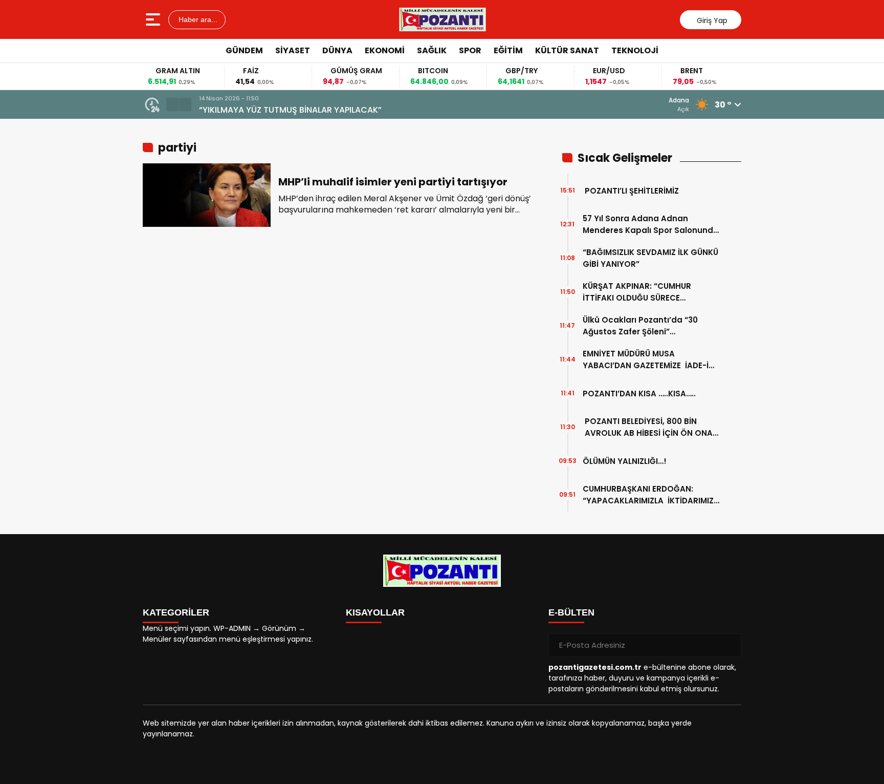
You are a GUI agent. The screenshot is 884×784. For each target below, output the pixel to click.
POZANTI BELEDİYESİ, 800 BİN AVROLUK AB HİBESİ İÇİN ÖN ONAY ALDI (650, 427)
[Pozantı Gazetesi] (443, 19)
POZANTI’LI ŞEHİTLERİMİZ (631, 190)
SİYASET (292, 50)
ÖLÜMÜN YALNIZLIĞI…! (625, 461)
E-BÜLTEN (571, 612)
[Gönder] (729, 645)
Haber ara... (196, 19)
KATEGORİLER (176, 612)
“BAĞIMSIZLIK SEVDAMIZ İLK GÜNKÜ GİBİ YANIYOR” (650, 258)
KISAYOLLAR (375, 612)
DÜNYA (337, 50)
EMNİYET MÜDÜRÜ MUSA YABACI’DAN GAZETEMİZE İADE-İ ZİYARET (646, 359)
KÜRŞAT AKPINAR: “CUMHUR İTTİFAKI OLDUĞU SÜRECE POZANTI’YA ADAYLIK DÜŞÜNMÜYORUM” (637, 292)
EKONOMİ (385, 50)
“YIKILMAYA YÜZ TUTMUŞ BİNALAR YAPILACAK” (290, 110)
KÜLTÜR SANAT (567, 50)
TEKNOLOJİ (634, 50)
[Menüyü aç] (154, 19)
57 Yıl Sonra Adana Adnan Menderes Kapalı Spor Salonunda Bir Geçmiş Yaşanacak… (651, 224)
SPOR (470, 50)
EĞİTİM (508, 50)
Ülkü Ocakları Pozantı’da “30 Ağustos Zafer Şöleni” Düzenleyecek (640, 325)
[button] (172, 104)
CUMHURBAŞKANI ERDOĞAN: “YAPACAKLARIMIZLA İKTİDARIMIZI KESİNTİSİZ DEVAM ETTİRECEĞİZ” (649, 494)
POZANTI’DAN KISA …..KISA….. (639, 393)
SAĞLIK (432, 50)
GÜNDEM (244, 50)
